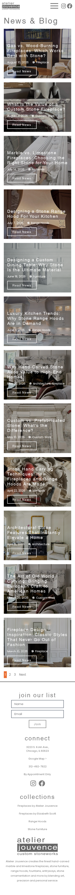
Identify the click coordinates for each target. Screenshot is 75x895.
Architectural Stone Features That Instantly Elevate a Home (34, 532)
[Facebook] (69, 6)
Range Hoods (37, 821)
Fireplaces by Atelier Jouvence (38, 806)
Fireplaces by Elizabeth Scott (37, 813)
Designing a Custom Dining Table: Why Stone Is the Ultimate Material (35, 264)
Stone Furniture (37, 829)
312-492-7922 (38, 766)
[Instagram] (63, 6)
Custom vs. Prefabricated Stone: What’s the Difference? (36, 425)
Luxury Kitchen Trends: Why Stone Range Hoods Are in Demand (35, 318)
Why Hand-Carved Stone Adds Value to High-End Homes (35, 371)
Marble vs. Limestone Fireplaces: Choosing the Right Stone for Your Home (37, 157)
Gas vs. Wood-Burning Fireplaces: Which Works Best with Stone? (35, 50)
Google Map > (37, 759)
